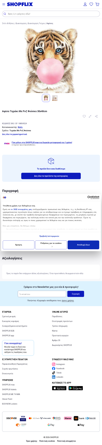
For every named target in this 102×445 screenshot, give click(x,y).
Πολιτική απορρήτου (66, 441)
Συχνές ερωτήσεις (10, 369)
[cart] (97, 4)
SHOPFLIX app (8, 336)
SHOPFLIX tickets (9, 389)
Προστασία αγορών (60, 336)
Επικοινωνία (7, 373)
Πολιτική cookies (47, 441)
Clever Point (7, 399)
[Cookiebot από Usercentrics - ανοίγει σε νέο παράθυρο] (87, 197)
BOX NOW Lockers (9, 404)
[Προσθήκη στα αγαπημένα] (84, 116)
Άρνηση (18, 245)
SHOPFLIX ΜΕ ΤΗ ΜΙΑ (11, 394)
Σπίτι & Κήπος (8, 23)
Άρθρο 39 (56, 340)
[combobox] (51, 14)
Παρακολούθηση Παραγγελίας (15, 364)
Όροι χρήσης (31, 441)
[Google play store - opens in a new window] (75, 388)
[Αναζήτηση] (5, 14)
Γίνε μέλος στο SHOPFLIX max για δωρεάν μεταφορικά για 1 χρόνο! (42, 142)
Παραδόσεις (57, 316)
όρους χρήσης (68, 300)
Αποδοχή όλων (83, 245)
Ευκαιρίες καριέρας (10, 321)
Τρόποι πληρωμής (60, 326)
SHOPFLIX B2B (8, 331)
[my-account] (85, 4)
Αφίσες (49, 23)
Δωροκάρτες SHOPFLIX (62, 345)
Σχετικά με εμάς (9, 316)
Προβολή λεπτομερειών (49, 236)
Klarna (54, 331)
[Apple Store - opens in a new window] (59, 388)
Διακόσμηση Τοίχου (36, 23)
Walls (20, 127)
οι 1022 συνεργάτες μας (21, 209)
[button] (3, 4)
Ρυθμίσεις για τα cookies (51, 243)
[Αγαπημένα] (91, 4)
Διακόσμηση (21, 23)
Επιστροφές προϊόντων (62, 321)
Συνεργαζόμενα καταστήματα (14, 326)
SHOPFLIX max (8, 385)
